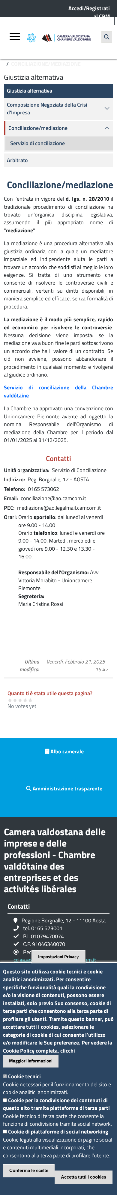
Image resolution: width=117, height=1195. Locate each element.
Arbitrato (17, 160)
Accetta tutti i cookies (83, 1176)
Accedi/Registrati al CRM (89, 12)
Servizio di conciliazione (37, 143)
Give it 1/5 (10, 700)
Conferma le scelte (28, 1170)
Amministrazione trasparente (67, 788)
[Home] (58, 38)
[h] (106, 37)
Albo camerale (67, 751)
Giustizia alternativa (29, 91)
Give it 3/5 (20, 700)
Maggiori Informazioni (30, 1060)
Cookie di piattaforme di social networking (58, 1132)
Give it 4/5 (25, 700)
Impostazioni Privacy (58, 956)
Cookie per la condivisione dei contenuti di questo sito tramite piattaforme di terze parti (56, 1104)
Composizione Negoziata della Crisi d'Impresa (47, 108)
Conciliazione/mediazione (38, 128)
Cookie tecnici (24, 1076)
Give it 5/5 (30, 700)
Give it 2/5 (15, 700)
